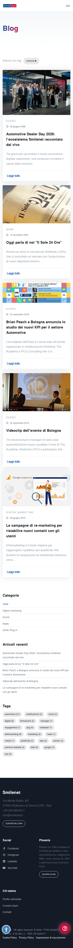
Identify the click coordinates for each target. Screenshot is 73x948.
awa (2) (43, 740)
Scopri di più (49, 874)
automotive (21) (12, 714)
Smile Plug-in (10, 630)
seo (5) (8, 753)
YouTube (12, 868)
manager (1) (46, 720)
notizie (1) (9, 740)
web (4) (34, 747)
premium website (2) (14, 747)
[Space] (16, 6)
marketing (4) (34, 734)
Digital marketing (12, 610)
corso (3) (53, 714)
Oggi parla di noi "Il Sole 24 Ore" (21, 664)
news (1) (51, 734)
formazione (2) (27, 720)
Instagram (13, 854)
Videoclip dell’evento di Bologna (20, 681)
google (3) (49, 747)
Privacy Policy (26, 937)
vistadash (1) (46, 727)
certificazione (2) (34, 714)
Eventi (6, 617)
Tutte (5, 604)
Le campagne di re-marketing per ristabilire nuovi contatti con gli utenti (35, 690)
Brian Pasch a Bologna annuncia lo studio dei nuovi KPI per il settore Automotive (36, 672)
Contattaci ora (13, 823)
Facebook (13, 848)
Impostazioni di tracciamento (51, 937)
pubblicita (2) (27, 740)
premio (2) (58, 740)
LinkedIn (12, 861)
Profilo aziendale (12, 899)
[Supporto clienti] (64, 928)
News (6, 623)
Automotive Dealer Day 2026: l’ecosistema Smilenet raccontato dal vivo (32, 655)
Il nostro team (10, 905)
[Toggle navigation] (62, 5)
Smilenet (11, 792)
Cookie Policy (10, 937)
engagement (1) (12, 727)
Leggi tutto (13, 176)
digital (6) (9, 720)
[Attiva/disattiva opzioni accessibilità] (6, 929)
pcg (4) (30, 727)
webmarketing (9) (13, 734)
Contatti (7, 912)
